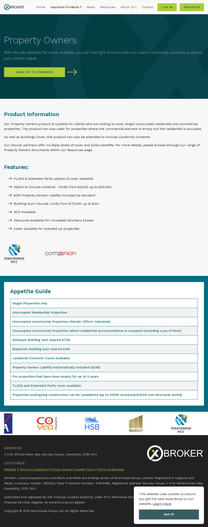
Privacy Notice (61, 469)
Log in (167, 7)
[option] (29, 423)
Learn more (162, 504)
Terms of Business (110, 469)
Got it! (169, 514)
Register (192, 7)
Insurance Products (64, 7)
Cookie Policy (84, 469)
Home (40, 7)
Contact (147, 7)
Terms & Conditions (33, 469)
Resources (108, 7)
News (91, 7)
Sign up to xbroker (34, 72)
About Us (127, 7)
